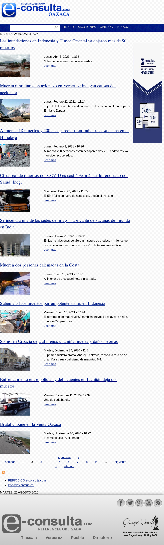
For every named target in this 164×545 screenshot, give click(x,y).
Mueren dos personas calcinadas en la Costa (39, 265)
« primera (64, 457)
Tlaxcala (29, 537)
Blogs (122, 26)
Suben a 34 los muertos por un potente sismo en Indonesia (52, 303)
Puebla (77, 537)
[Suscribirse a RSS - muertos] (3, 473)
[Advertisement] (148, 209)
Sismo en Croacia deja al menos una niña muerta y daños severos (59, 341)
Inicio (69, 26)
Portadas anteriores (21, 485)
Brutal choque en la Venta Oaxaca (30, 424)
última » (69, 466)
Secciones (87, 26)
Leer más (50, 65)
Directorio (102, 537)
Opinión (106, 26)
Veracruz (54, 537)
